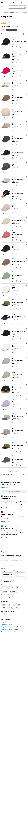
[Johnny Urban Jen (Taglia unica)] (14, 208)
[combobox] (3, 30)
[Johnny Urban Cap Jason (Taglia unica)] (14, 42)
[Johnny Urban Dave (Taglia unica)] (14, 236)
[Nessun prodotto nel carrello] (25, 3)
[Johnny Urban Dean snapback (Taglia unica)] (14, 390)
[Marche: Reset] (15, 30)
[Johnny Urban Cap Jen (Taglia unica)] (14, 71)
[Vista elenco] (25, 34)
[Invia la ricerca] (10, 7)
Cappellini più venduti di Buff (9, 632)
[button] (26, 38)
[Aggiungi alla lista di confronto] (13, 47)
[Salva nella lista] (16, 47)
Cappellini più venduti (7, 622)
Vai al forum (4, 487)
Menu (4, 7)
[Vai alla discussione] (14, 502)
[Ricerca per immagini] (25, 7)
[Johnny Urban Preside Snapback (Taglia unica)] (14, 57)
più (21, 561)
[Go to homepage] (2, 3)
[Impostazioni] (13, 3)
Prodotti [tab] (3, 22)
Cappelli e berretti (14, 12)
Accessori (6, 12)
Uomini (20, 30)
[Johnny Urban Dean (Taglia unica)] (14, 85)
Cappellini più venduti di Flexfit (9, 629)
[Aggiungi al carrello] (20, 47)
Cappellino (14, 37)
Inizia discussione (15, 492)
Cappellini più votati (6, 624)
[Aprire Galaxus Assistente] (21, 3)
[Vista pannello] (21, 34)
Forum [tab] (10, 22)
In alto (25, 474)
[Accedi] (17, 2)
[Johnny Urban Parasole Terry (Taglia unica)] (14, 318)
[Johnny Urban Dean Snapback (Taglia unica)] (14, 432)
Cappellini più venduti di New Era (10, 627)
